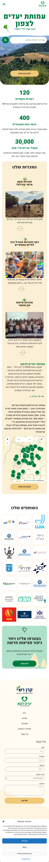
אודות (24, 718)
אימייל (41, 757)
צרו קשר (24, 734)
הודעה (41, 784)
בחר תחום (40, 775)
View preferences (24, 853)
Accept (24, 841)
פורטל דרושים (24, 729)
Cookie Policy (25, 859)
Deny (25, 847)
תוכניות (24, 723)
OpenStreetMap (31, 480)
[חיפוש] (5, 40)
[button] (3, 821)
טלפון (42, 766)
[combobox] (28, 40)
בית (24, 713)
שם (42, 748)
